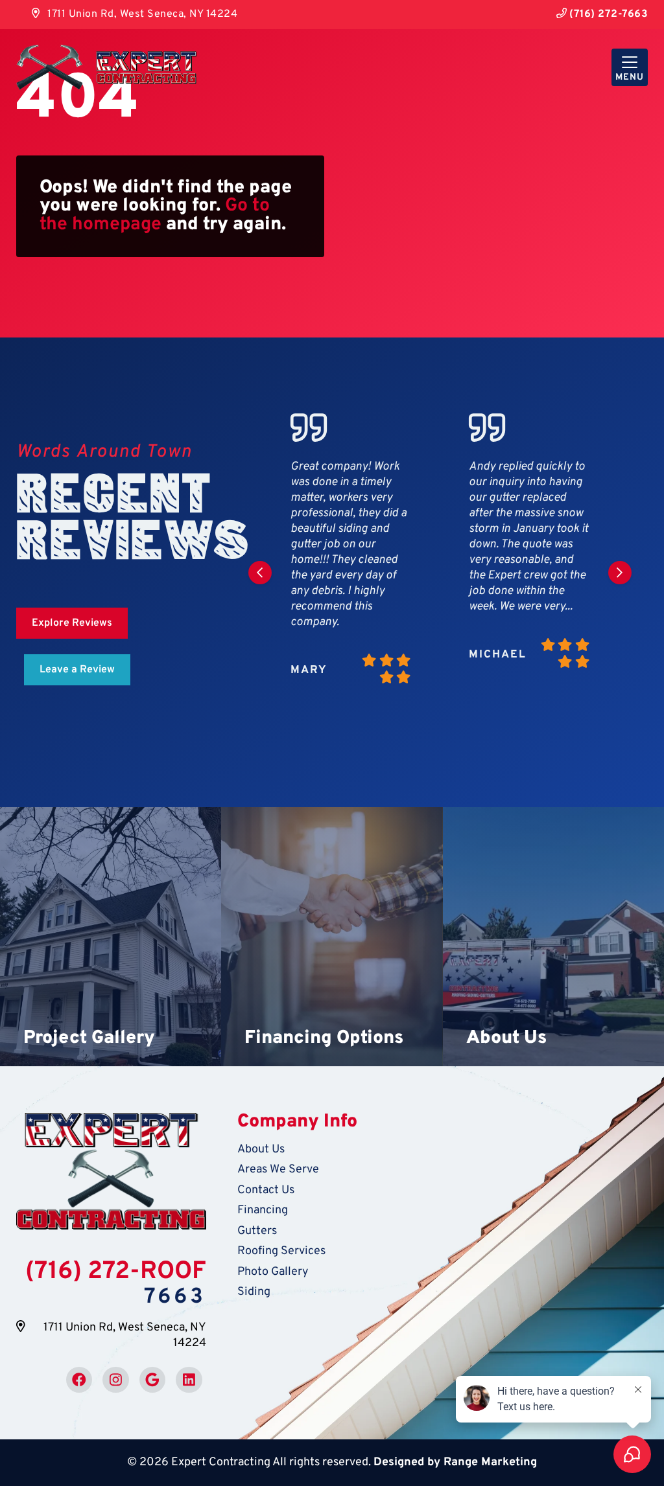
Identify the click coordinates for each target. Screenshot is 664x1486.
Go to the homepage (155, 215)
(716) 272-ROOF (115, 1272)
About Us (261, 1149)
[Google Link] (152, 1380)
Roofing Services (281, 1251)
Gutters (257, 1231)
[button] (110, 936)
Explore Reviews (72, 623)
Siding (253, 1292)
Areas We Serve (278, 1169)
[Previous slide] (260, 572)
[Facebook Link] (79, 1380)
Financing (262, 1210)
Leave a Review (77, 669)
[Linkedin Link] (189, 1380)
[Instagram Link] (115, 1380)
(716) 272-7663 (607, 14)
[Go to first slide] (620, 572)
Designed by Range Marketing (455, 1462)
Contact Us (265, 1190)
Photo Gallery (273, 1271)
